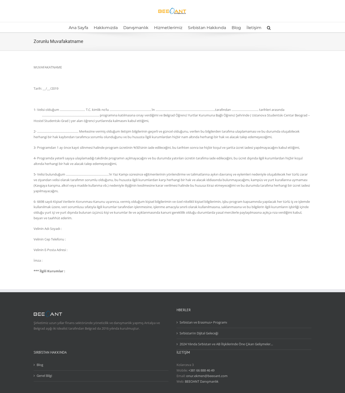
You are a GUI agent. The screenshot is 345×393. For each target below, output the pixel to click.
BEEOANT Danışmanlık (201, 381)
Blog (40, 364)
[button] (269, 27)
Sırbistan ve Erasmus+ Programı (203, 322)
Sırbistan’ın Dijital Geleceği (199, 333)
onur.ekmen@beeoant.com (207, 376)
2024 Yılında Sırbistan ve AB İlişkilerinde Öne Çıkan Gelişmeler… (226, 344)
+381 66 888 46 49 (201, 370)
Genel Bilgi (44, 375)
